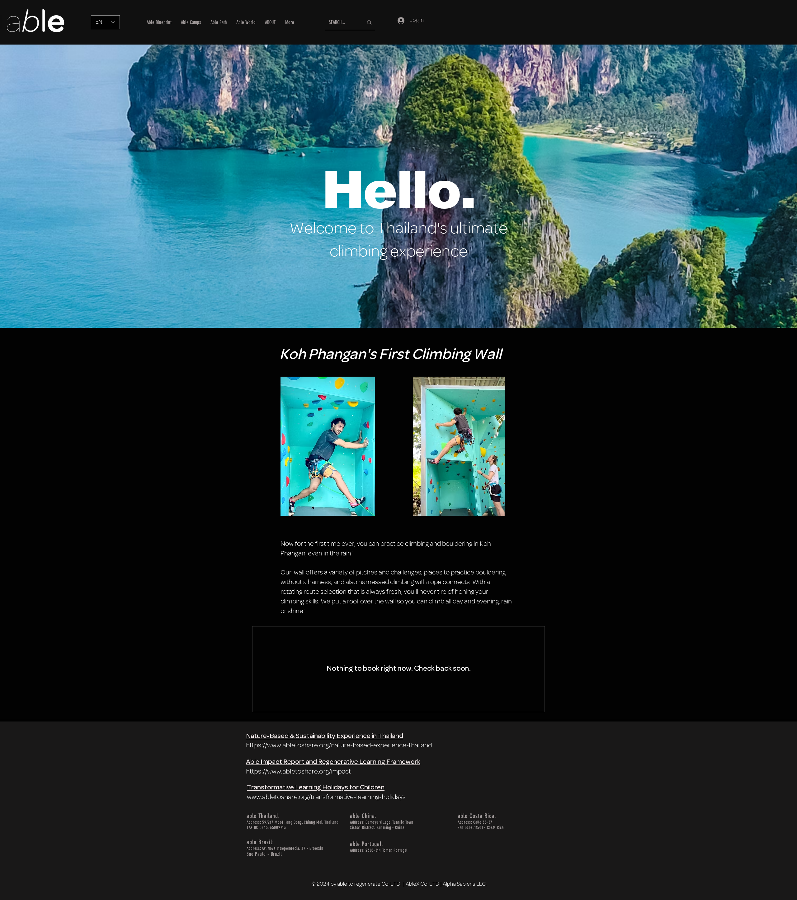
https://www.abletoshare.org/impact (298, 772)
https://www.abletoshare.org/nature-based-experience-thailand (339, 746)
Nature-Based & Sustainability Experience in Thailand (324, 736)
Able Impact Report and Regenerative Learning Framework (333, 762)
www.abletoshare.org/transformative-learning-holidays (326, 797)
